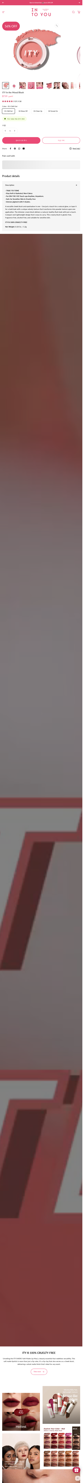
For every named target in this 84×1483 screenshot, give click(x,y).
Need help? (76, 148)
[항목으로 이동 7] (65, 85)
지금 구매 (61, 140)
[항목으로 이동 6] (56, 85)
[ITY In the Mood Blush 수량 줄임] (4, 130)
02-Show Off (23, 111)
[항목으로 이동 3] (31, 85)
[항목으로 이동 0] (5, 85)
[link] (39, 1372)
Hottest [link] (21, 1426)
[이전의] (3, 2)
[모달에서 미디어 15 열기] (57, 25)
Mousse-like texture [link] (69, 1397)
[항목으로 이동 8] (73, 85)
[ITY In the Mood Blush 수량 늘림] (15, 130)
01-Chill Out (8, 111)
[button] (7, 101)
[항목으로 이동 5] (48, 85)
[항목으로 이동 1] (14, 85)
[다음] (79, 2)
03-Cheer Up (38, 111)
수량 (4, 125)
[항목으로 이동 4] (39, 85)
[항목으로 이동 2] (22, 85)
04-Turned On (53, 111)
